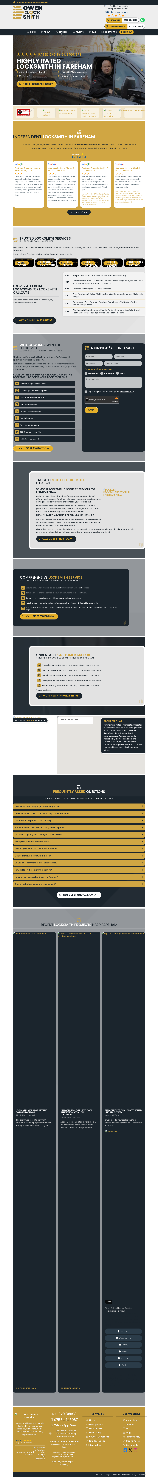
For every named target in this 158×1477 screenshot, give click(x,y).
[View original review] (20, 165)
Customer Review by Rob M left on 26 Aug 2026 (95, 169)
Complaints (130, 1445)
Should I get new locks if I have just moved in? (36, 848)
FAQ (92, 31)
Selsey (125, 1344)
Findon (125, 1351)
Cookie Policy (131, 1441)
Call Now (40, 616)
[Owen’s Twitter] (130, 1450)
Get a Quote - (35, 320)
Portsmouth (31, 1115)
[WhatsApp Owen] (142, 20)
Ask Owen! (80, 895)
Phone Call (93, 373)
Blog (127, 1432)
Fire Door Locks (95, 1441)
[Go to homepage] (30, 1416)
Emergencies (94, 1424)
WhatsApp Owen (65, 1425)
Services (61, 31)
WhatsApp (109, 373)
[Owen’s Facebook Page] (125, 1450)
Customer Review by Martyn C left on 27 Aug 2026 (61, 169)
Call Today (38, 84)
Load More (80, 212)
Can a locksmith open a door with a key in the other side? (42, 813)
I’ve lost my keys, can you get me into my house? (37, 806)
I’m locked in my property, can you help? (34, 820)
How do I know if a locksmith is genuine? (33, 870)
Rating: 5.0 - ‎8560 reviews (23, 1443)
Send (91, 410)
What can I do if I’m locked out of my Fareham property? (41, 827)
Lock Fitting (93, 1432)
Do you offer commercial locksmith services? (36, 862)
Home (31, 31)
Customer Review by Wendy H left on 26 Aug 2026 (127, 169)
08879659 (71, 1452)
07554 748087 (64, 1420)
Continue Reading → (26, 1388)
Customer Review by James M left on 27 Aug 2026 (27, 169)
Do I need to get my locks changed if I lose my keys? (39, 834)
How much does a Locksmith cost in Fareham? (36, 877)
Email (122, 373)
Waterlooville (125, 1338)
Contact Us (109, 31)
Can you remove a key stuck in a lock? (33, 856)
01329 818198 (63, 1414)
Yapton (125, 1365)
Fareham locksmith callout (109, 529)
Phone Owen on (60, 695)
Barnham (125, 1358)
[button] (15, 70)
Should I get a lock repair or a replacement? (35, 884)
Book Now (126, 32)
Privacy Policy (126, 391)
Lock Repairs (94, 1428)
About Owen (131, 1420)
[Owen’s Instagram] (135, 1450)
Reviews (78, 31)
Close (16, 888)
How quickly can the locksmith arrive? (32, 841)
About (45, 31)
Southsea (125, 1331)
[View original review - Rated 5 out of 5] (18, 174)
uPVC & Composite (97, 1437)
